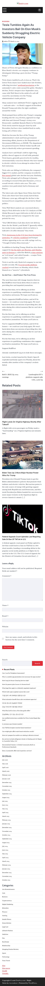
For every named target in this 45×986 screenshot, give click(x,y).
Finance (4, 912)
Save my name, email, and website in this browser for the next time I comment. (21, 638)
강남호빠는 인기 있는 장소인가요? (13, 714)
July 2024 (5, 846)
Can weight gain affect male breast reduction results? (18, 731)
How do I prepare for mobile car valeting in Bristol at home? (20, 735)
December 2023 (6, 872)
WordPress (32, 983)
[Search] (39, 10)
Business (5, 21)
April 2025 (5, 812)
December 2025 (6, 782)
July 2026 (5, 760)
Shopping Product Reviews (10, 949)
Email (5, 616)
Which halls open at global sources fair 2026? (15, 692)
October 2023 (6, 880)
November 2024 (7, 831)
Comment (6, 576)
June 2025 (5, 805)
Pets (3, 938)
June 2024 (5, 850)
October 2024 (6, 835)
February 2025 (6, 820)
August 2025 (5, 797)
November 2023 (7, 876)
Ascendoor (13, 983)
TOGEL (5, 973)
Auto (3, 893)
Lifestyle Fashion (7, 930)
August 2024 (5, 842)
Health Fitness (6, 919)
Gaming (4, 915)
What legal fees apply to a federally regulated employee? (19, 688)
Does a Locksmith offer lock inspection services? (17, 751)
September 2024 (7, 839)
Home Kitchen (6, 923)
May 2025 (5, 809)
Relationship (6, 945)
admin (6, 41)
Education (5, 908)
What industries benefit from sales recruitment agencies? (19, 699)
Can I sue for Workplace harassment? (13, 673)
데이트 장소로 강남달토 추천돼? (12, 703)
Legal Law (5, 927)
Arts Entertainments (8, 889)
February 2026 (6, 775)
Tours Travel (6, 960)
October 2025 (6, 790)
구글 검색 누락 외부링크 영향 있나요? (14, 695)
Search (5, 660)
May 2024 (5, 854)
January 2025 (6, 824)
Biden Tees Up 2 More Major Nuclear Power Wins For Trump (20, 474)
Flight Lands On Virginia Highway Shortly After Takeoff (21, 423)
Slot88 (4, 971)
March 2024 (5, 861)
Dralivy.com (20, 980)
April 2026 (5, 767)
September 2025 (7, 794)
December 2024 (6, 827)
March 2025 (5, 816)
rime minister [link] (37, 252)
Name (5, 605)
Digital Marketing (7, 904)
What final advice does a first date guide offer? (16, 711)
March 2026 (5, 771)
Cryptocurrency (7, 900)
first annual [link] (6, 175)
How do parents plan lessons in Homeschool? (16, 684)
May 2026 (5, 764)
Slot (3, 966)
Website (5, 627)
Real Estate (5, 942)
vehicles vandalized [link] (20, 238)
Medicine (5, 934)
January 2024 (6, 869)
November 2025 (7, 786)
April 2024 (5, 857)
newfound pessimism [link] (26, 85)
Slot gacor (6, 968)
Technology (5, 957)
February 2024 (6, 865)
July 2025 (5, 801)
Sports (4, 953)
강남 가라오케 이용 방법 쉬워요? (12, 707)
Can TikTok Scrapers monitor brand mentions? (16, 728)
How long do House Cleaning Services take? (15, 680)
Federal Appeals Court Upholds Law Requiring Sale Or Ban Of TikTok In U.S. (21, 538)
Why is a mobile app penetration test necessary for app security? (21, 677)
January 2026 (6, 779)
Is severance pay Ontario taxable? (12, 724)
